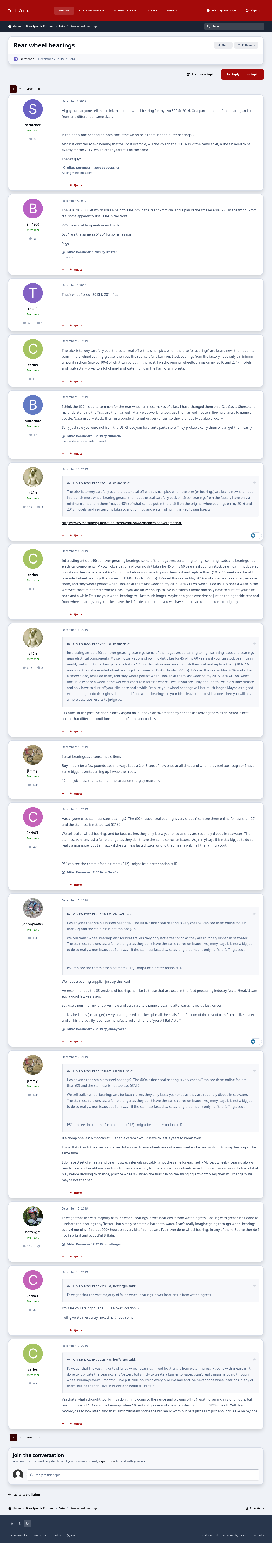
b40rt (32, 493)
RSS (72, 1535)
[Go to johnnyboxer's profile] (33, 908)
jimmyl (33, 771)
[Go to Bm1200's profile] (33, 209)
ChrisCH (33, 833)
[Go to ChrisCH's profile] (33, 817)
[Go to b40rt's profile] (33, 477)
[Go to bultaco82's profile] (33, 405)
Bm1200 (32, 224)
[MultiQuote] (63, 185)
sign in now (107, 1461)
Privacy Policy (19, 1535)
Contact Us (40, 1535)
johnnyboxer (32, 924)
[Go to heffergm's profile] (33, 1216)
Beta (71, 59)
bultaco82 (33, 421)
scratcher (27, 59)
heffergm (33, 1232)
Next (29, 89)
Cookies (57, 1535)
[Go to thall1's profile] (33, 293)
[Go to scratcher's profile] (16, 59)
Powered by (243, 1535)
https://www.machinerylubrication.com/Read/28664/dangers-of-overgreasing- (122, 523)
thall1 (33, 309)
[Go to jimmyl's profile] (33, 755)
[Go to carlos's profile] (33, 349)
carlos (33, 365)
